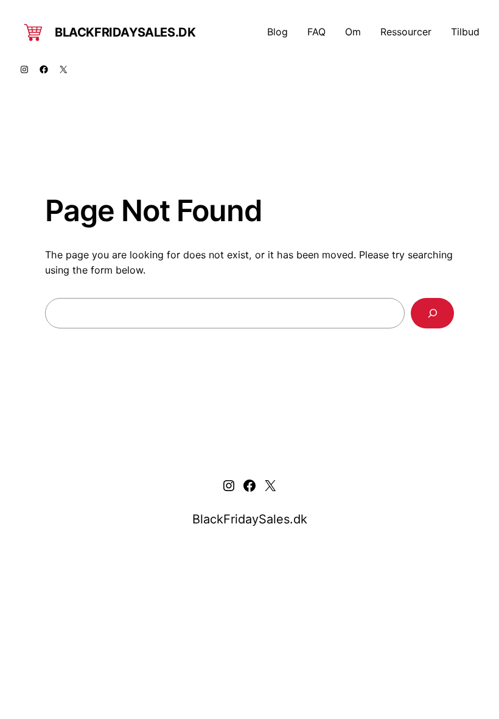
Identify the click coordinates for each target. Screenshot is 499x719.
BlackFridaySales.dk (125, 32)
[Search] (432, 313)
